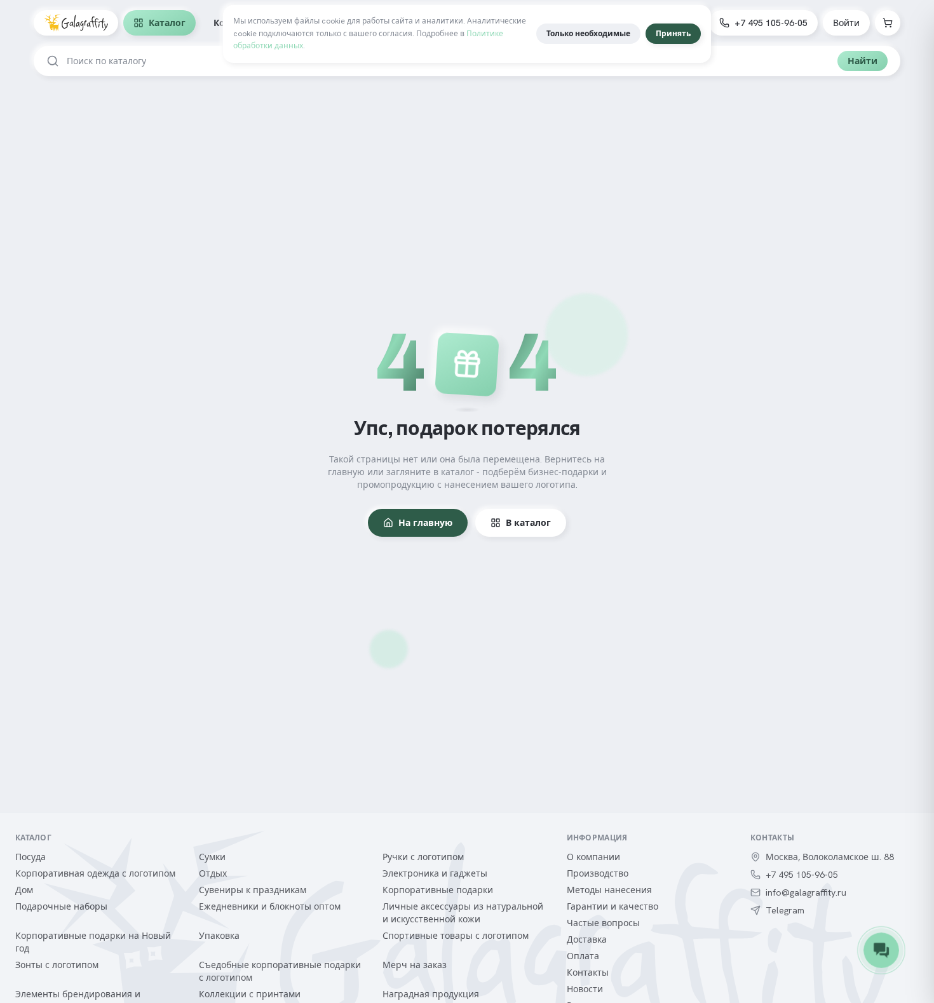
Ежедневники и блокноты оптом (270, 906)
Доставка (587, 939)
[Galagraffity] (76, 23)
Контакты (588, 972)
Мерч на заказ (414, 965)
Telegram (785, 910)
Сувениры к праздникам (252, 890)
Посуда (30, 857)
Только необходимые (588, 34)
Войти (846, 23)
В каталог (528, 522)
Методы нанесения (609, 890)
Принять (673, 34)
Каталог (167, 23)
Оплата (583, 956)
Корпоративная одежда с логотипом (95, 873)
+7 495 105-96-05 (771, 23)
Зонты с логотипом (56, 965)
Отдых (213, 873)
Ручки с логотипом (423, 857)
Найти (862, 61)
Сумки (212, 857)
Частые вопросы (603, 923)
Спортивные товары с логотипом (455, 935)
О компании (593, 857)
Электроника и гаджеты (434, 873)
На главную (425, 522)
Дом (24, 890)
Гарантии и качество (612, 906)
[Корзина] (887, 23)
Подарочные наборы (61, 906)
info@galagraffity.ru (806, 892)
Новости (585, 989)
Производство (597, 873)
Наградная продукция (430, 994)
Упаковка (219, 935)
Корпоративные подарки (437, 890)
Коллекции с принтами (250, 994)
